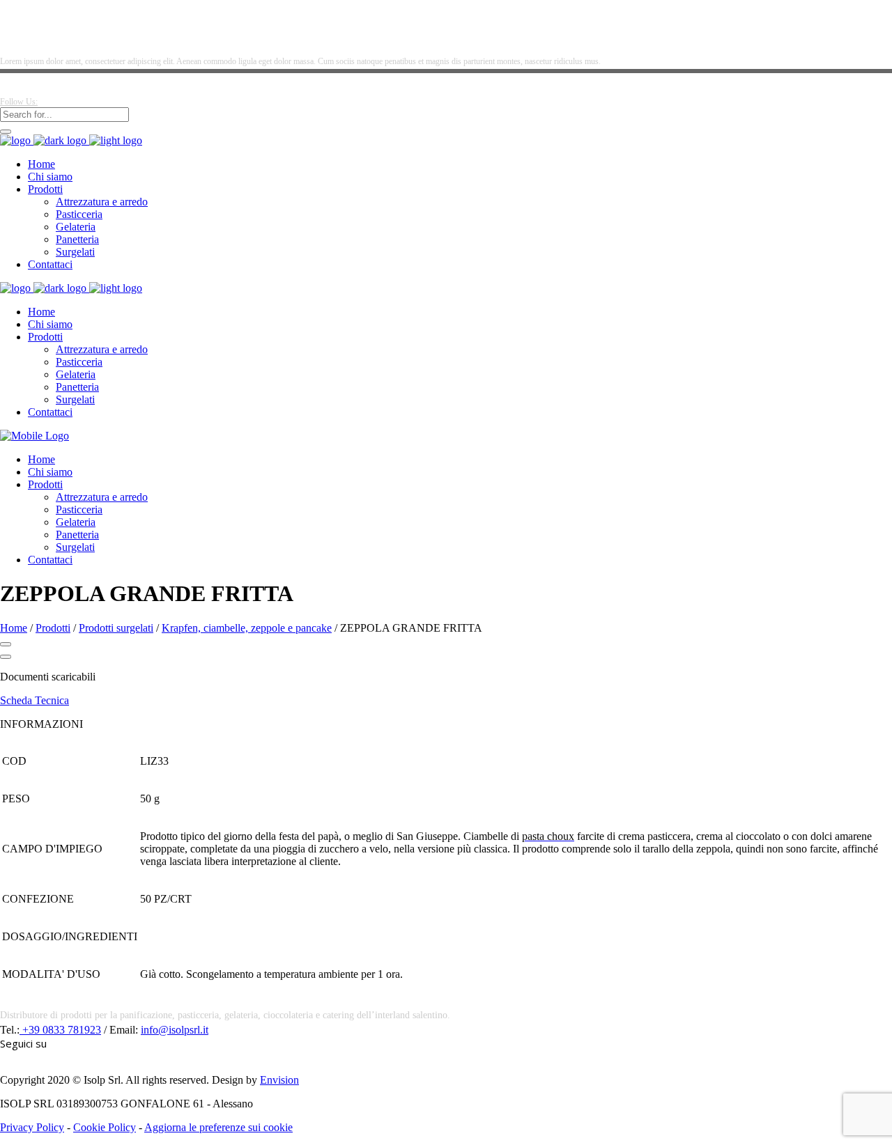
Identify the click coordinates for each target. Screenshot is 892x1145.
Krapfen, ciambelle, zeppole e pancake (247, 628)
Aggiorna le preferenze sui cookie (218, 1127)
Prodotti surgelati (116, 628)
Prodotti (53, 628)
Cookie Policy (104, 1127)
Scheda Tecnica (34, 700)
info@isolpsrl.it (174, 1030)
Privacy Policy (32, 1127)
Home (13, 628)
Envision (279, 1080)
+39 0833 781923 (60, 1030)
